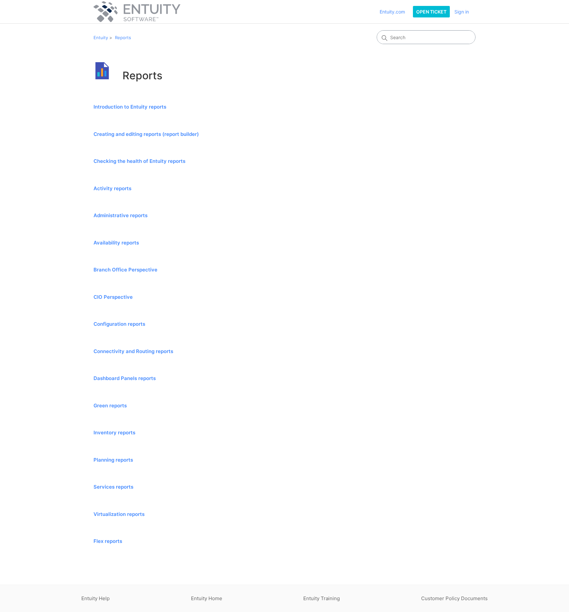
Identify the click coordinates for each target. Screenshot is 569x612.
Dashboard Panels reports (125, 378)
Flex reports (108, 541)
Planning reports (113, 460)
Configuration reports (119, 324)
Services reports (113, 487)
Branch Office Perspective (125, 270)
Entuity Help (95, 598)
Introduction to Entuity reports (130, 107)
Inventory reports (114, 432)
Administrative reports (121, 215)
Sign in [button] (461, 11)
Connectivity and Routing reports (133, 351)
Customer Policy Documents (454, 598)
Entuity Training (321, 598)
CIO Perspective (113, 297)
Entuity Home (206, 598)
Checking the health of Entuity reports (139, 161)
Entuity (101, 37)
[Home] (137, 11)
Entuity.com (392, 11)
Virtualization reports (119, 514)
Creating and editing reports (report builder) (146, 134)
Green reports (110, 405)
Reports (123, 37)
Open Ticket (431, 11)
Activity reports (112, 188)
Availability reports (116, 243)
